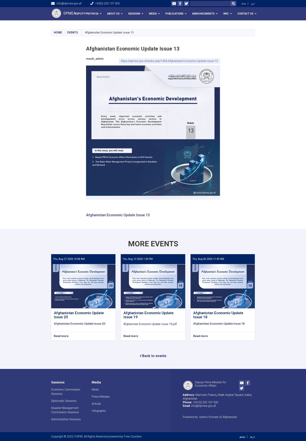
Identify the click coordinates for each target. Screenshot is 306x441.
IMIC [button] (226, 13)
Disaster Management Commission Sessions (65, 410)
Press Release (101, 396)
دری (253, 3)
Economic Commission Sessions (65, 391)
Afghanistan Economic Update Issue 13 (118, 215)
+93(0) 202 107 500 (107, 3)
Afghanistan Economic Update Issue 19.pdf (150, 324)
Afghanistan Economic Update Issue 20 (79, 323)
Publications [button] (174, 13)
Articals (96, 403)
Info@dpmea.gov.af (68, 3)
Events (72, 32)
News (95, 389)
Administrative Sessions (66, 419)
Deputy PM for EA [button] (86, 13)
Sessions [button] (134, 13)
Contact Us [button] (245, 13)
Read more (61, 336)
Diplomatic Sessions (63, 401)
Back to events (154, 356)
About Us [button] (113, 13)
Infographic (99, 410)
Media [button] (153, 13)
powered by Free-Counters (125, 436)
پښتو (244, 3)
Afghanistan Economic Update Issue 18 (219, 323)
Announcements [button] (203, 13)
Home (58, 32)
